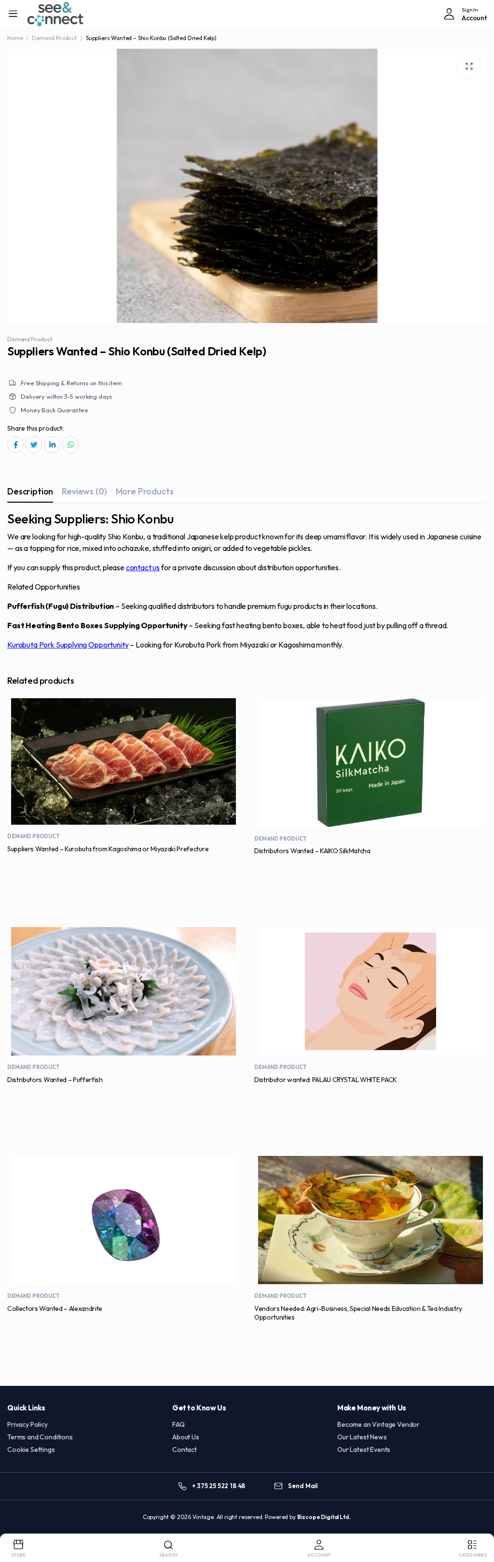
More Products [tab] (145, 491)
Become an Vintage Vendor (378, 1424)
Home (15, 38)
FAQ (178, 1424)
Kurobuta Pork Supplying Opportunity (67, 644)
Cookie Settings (31, 1449)
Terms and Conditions (40, 1437)
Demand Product (54, 38)
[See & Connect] (55, 14)
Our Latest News (362, 1437)
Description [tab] (30, 491)
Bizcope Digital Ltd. (323, 1516)
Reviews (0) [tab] (84, 491)
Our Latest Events (363, 1449)
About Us (185, 1437)
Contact (184, 1449)
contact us (143, 567)
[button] (469, 67)
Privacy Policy (27, 1424)
